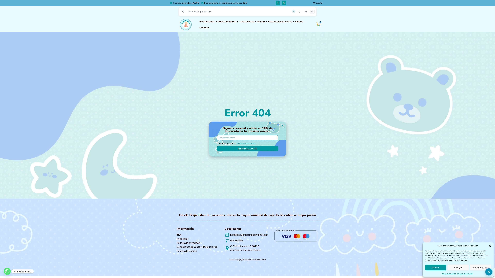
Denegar (458, 267)
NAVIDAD (299, 22)
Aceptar (436, 267)
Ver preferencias (480, 267)
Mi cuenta (317, 3)
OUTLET (288, 22)
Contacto (204, 28)
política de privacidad (245, 143)
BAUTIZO (261, 22)
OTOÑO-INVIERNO (206, 22)
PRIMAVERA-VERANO (227, 22)
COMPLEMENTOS (246, 22)
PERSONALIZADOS (276, 22)
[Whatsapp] (7, 271)
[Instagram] (284, 3)
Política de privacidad (465, 273)
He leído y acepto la (237, 143)
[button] (490, 246)
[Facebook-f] (278, 3)
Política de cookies (449, 273)
